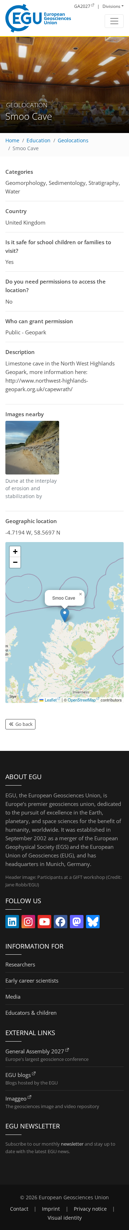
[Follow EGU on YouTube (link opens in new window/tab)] (44, 923)
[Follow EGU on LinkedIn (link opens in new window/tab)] (12, 923)
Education (39, 140)
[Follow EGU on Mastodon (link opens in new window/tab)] (76, 923)
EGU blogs (18, 1074)
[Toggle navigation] (114, 21)
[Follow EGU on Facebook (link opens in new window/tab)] (60, 923)
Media (12, 996)
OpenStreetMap (82, 700)
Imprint (51, 1209)
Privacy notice (90, 1209)
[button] (64, 615)
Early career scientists (31, 980)
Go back (23, 724)
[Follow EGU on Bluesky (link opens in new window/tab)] (93, 923)
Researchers (20, 964)
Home (12, 140)
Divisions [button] (111, 6)
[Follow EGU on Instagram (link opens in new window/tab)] (28, 923)
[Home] (38, 18)
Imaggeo (16, 1098)
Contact (19, 1209)
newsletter (72, 1144)
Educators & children (31, 1012)
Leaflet (50, 700)
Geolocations (73, 140)
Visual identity (65, 1218)
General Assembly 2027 (34, 1051)
